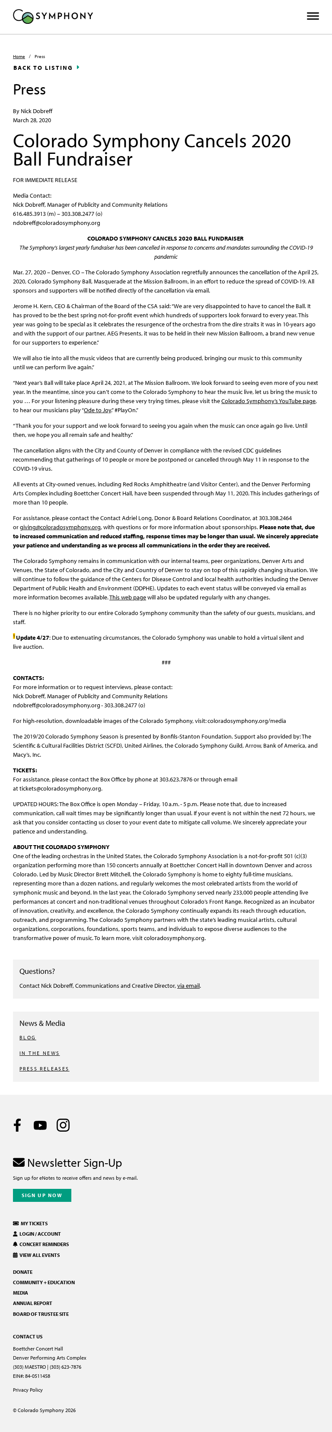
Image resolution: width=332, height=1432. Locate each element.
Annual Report (32, 1303)
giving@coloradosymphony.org (60, 526)
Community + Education (44, 1282)
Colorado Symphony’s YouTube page (268, 400)
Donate (22, 1272)
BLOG (27, 1037)
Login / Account (39, 1233)
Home (19, 56)
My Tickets (33, 1223)
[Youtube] (40, 1125)
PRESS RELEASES (44, 1068)
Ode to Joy (97, 409)
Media (20, 1292)
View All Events (39, 1255)
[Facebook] (17, 1125)
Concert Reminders (43, 1244)
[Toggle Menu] (313, 16)
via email (188, 985)
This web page (127, 597)
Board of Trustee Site (41, 1314)
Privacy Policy (28, 1389)
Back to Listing (43, 67)
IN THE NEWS (39, 1053)
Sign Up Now (42, 1195)
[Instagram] (63, 1125)
